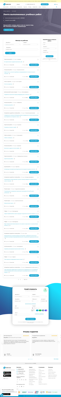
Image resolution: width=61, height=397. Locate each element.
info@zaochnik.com (21, 371)
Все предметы (31, 384)
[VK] (43, 310)
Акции (40, 7)
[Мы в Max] (26, 380)
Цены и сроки (5, 7)
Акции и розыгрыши (42, 376)
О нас (40, 369)
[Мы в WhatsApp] (24, 380)
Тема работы (8, 47)
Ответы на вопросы (8, 137)
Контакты (44, 7)
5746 (25, 279)
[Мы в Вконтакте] (19, 380)
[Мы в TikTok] (24, 386)
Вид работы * (8, 42)
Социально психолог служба (10, 127)
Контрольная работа (8, 105)
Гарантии (25, 7)
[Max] (46, 310)
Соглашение (4, 391)
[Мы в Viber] (21, 380)
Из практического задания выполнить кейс (13, 61)
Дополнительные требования (30, 303)
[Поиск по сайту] (56, 7)
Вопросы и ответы (51, 373)
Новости (40, 375)
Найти (10, 53)
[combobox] (13, 44)
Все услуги (30, 383)
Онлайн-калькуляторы (52, 372)
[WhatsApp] (40, 310)
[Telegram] (37, 310)
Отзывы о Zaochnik (42, 373)
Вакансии (40, 378)
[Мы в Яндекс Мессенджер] (17, 382)
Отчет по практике (8, 84)
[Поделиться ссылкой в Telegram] (36, 59)
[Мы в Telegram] (17, 380)
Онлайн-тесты (50, 370)
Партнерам (40, 379)
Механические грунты (9, 203)
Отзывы (29, 7)
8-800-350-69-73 (21, 369)
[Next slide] (58, 343)
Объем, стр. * (34, 299)
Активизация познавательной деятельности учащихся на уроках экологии (19, 169)
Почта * (44, 42)
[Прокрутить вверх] (59, 393)
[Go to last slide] (3, 343)
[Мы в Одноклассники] (19, 386)
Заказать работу (34, 64)
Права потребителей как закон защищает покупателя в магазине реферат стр (20, 213)
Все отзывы (56, 358)
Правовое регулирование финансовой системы (14, 248)
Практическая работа (8, 158)
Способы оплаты (13, 7)
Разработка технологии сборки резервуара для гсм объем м (17, 94)
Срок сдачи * (43, 299)
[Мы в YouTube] (21, 386)
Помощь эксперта (32, 381)
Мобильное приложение (52, 376)
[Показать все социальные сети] (38, 59)
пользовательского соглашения (50, 58)
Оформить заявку (45, 4)
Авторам (18, 4)
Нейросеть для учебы (51, 378)
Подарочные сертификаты (52, 375)
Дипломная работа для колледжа (15, 337)
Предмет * (25, 42)
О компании (20, 7)
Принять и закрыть (6, 394)
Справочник (35, 7)
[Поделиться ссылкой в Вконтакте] (34, 59)
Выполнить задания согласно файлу (12, 148)
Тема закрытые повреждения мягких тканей (13, 259)
